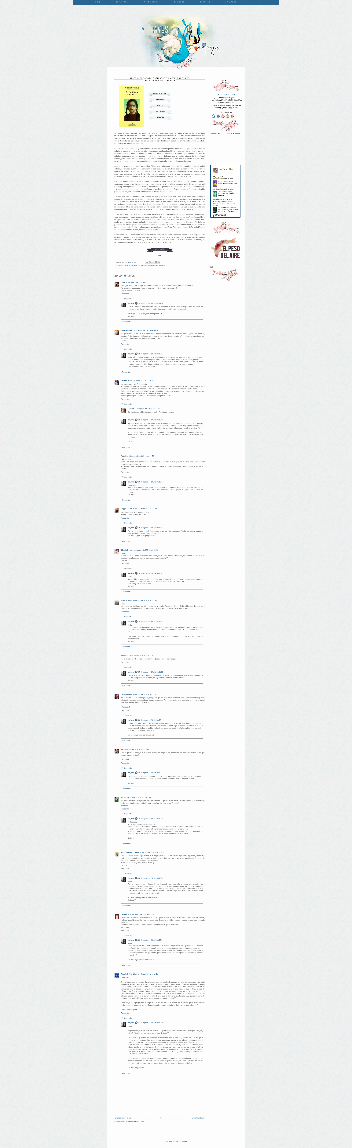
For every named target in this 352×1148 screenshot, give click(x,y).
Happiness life (126, 509)
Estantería (122, 2)
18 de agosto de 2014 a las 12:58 (141, 456)
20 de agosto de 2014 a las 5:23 (139, 797)
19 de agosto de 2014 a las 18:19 (136, 749)
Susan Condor (126, 600)
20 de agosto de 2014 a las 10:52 (150, 878)
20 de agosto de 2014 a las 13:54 (150, 940)
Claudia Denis (126, 550)
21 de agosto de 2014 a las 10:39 (150, 1023)
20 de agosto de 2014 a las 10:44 (150, 773)
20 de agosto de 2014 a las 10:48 (150, 819)
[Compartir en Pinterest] (158, 262)
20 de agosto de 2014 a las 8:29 (152, 853)
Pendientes (150, 2)
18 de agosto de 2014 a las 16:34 (145, 600)
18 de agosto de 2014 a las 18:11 (141, 655)
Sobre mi (205, 2)
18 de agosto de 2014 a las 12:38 (147, 409)
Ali (122, 749)
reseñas (162, 265)
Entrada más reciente (123, 1118)
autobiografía (136, 265)
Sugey (123, 797)
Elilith (123, 282)
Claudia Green (126, 694)
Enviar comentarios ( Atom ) (135, 1122)
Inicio (97, 2)
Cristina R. (125, 914)
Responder (125, 294)
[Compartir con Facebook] (155, 262)
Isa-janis (131, 303)
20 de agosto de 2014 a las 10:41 (150, 720)
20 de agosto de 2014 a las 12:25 (142, 914)
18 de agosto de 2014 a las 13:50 (150, 303)
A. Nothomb (126, 265)
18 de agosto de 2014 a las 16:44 (150, 622)
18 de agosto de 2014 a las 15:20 (145, 550)
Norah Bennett (126, 330)
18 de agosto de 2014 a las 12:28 (145, 330)
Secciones (179, 2)
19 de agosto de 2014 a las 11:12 (150, 672)
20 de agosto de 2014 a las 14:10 (145, 974)
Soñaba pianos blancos (130, 853)
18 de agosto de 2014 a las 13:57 (150, 482)
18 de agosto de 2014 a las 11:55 (138, 282)
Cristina (124, 381)
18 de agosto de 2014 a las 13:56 (150, 420)
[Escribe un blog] (149, 262)
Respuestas (127, 299)
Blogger (184, 1141)
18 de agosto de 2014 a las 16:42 (150, 573)
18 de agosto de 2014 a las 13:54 (150, 354)
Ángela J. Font (126, 974)
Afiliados (231, 2)
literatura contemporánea (149, 265)
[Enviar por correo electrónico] (146, 262)
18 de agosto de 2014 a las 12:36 (140, 381)
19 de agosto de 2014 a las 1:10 (145, 694)
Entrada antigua (198, 1118)
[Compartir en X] (152, 262)
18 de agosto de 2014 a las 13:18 (145, 509)
